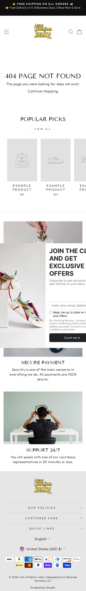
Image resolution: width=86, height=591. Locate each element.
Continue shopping (43, 91)
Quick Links (42, 528)
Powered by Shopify (43, 587)
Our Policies (42, 507)
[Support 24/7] (43, 417)
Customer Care (42, 518)
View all (43, 128)
